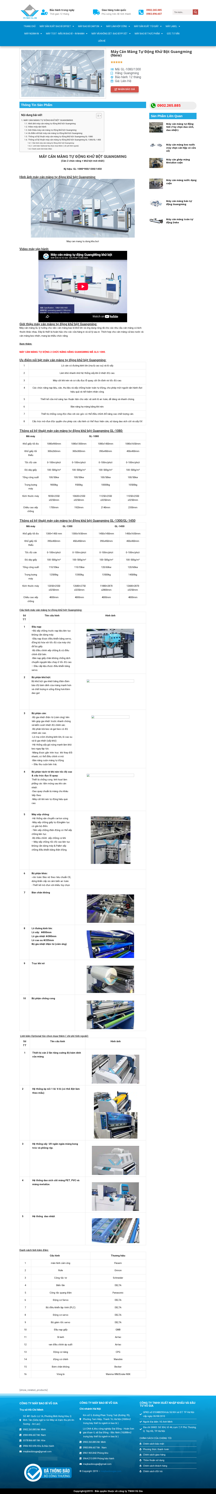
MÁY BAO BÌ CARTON (88, 26)
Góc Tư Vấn (173, 33)
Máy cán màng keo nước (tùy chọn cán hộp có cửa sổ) (181, 147)
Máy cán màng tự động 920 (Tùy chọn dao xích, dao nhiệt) (180, 127)
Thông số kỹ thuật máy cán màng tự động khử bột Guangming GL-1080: (60, 137)
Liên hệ (101, 41)
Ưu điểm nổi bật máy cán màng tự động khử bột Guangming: (55, 133)
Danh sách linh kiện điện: (42, 149)
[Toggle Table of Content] (97, 115)
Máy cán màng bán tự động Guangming (179, 202)
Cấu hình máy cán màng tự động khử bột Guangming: (53, 143)
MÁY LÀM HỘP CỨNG (116, 26)
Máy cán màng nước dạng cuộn (181, 181)
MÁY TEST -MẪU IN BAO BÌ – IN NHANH (65, 33)
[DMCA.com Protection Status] (47, 1459)
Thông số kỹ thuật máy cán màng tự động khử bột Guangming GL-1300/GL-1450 (64, 140)
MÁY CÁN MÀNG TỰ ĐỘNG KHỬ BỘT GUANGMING (48, 120)
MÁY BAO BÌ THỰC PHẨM (147, 33)
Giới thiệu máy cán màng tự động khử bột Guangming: (52, 130)
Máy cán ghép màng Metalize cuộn (178, 161)
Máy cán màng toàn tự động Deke (179, 221)
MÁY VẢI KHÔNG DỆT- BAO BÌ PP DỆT (110, 33)
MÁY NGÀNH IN (31, 33)
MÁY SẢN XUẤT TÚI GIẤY (146, 26)
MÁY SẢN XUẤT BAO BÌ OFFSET (55, 26)
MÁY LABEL (171, 26)
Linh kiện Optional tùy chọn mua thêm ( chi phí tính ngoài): (55, 146)
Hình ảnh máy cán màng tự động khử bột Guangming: (52, 124)
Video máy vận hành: (37, 127)
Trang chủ (30, 26)
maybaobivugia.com (111, 1471)
